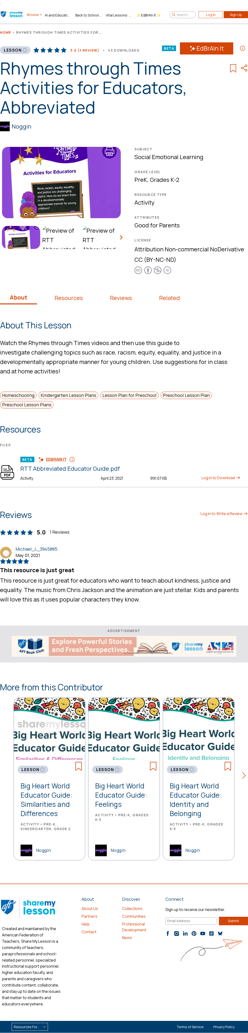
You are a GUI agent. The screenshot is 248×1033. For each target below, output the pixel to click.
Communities (134, 916)
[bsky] (220, 933)
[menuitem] (20, 237)
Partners (89, 916)
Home (5, 32)
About (18, 297)
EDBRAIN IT (56, 459)
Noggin (21, 126)
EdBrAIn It (210, 48)
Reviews (121, 298)
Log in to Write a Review (222, 513)
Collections (132, 908)
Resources (68, 298)
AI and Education (58, 15)
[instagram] (176, 933)
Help (86, 924)
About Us (90, 908)
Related (169, 298)
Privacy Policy (223, 1027)
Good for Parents (157, 225)
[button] (245, 776)
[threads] (211, 933)
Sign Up (236, 14)
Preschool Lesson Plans (26, 405)
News (127, 937)
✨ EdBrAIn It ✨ (148, 15)
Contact (89, 931)
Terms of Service (190, 1027)
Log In (211, 14)
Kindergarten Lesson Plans (68, 395)
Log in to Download (219, 477)
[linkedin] (185, 933)
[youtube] (202, 933)
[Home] (12, 14)
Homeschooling (18, 395)
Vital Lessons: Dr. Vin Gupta (119, 15)
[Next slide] (121, 237)
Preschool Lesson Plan (186, 395)
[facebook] (167, 933)
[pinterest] (194, 933)
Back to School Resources (88, 15)
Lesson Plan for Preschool (129, 395)
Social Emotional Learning (168, 157)
